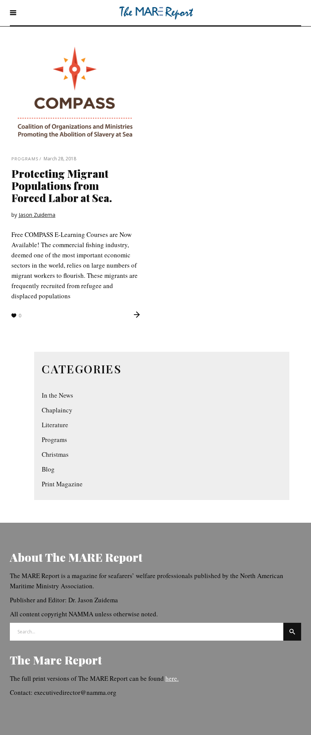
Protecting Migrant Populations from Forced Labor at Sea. (61, 185)
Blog (48, 469)
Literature (55, 424)
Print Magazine (62, 484)
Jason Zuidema (37, 214)
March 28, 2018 (60, 158)
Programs (24, 158)
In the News (57, 395)
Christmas (55, 454)
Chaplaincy (57, 410)
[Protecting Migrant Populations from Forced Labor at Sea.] (75, 92)
